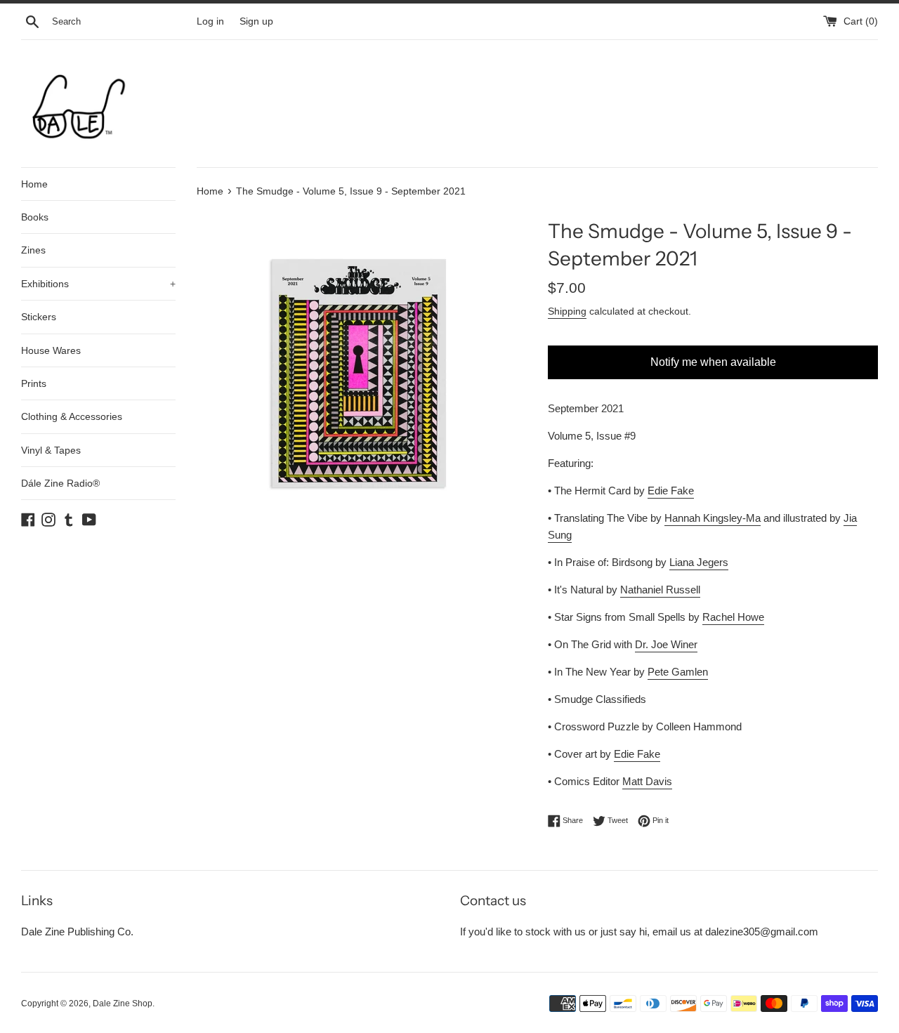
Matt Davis (647, 781)
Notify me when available (713, 362)
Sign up (256, 21)
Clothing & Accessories (71, 416)
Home (34, 184)
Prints (33, 383)
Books (34, 217)
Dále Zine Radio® (60, 483)
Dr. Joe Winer (666, 644)
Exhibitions (98, 283)
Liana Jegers (698, 562)
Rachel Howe (733, 617)
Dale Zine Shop (122, 1003)
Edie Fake (671, 490)
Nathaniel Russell (660, 590)
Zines (33, 250)
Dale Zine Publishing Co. (77, 931)
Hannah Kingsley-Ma (712, 518)
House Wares (51, 350)
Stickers (38, 316)
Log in (210, 21)
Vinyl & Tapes (51, 450)
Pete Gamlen (678, 672)
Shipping (567, 311)
